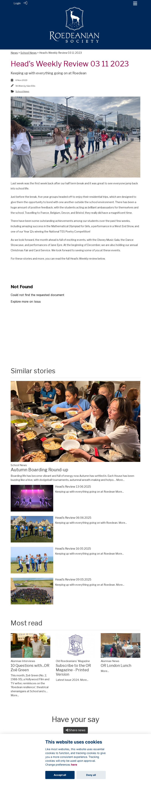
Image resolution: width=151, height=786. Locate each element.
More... (120, 480)
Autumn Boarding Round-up (39, 469)
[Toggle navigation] (135, 3)
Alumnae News (110, 661)
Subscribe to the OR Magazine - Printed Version (73, 670)
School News (28, 52)
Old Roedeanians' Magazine (73, 661)
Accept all (60, 774)
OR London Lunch (116, 665)
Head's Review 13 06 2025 (73, 486)
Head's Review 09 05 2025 (73, 579)
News (14, 52)
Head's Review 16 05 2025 (73, 548)
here (74, 764)
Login (17, 3)
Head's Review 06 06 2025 (73, 517)
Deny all (91, 774)
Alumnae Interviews (23, 661)
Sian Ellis (30, 86)
